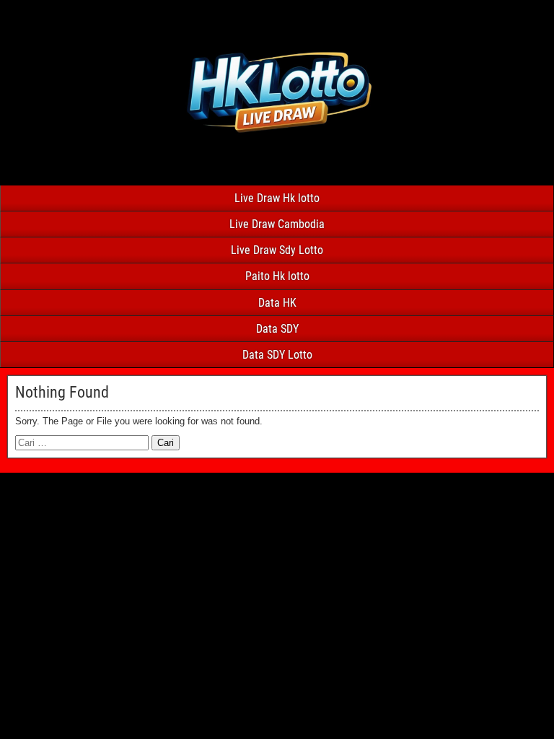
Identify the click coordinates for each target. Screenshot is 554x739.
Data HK (277, 303)
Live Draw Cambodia (277, 224)
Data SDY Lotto (277, 355)
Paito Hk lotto (277, 276)
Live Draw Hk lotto (277, 198)
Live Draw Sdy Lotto (277, 250)
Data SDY (277, 329)
